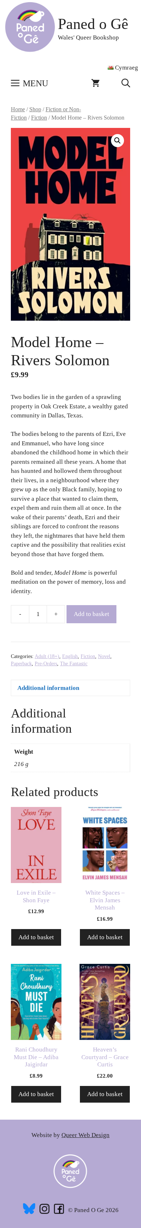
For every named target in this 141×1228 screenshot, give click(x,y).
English (70, 656)
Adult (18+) (47, 656)
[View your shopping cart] (95, 83)
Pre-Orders (46, 663)
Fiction (39, 118)
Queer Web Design (85, 1135)
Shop (35, 109)
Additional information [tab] (48, 687)
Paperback (21, 663)
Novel (104, 656)
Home (18, 109)
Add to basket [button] (36, 937)
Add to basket (91, 614)
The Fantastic (73, 663)
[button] (126, 83)
